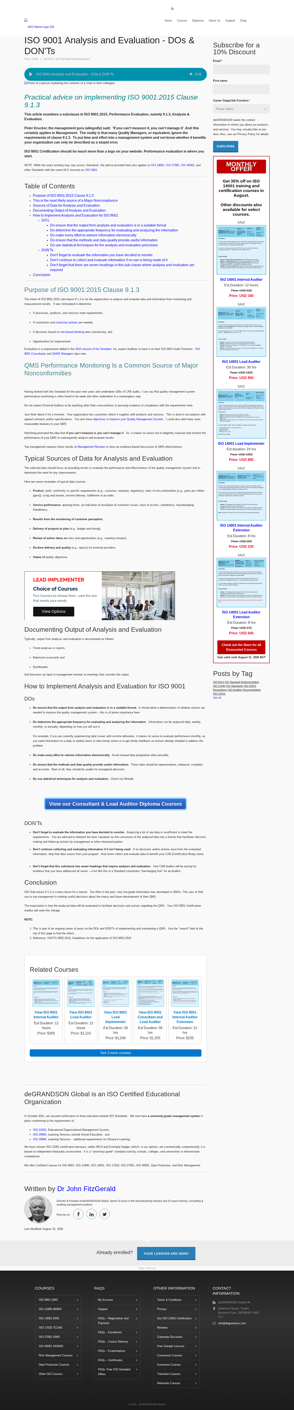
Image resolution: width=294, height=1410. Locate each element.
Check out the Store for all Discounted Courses (241, 647)
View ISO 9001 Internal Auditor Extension (185, 1017)
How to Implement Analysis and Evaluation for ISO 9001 (75, 215)
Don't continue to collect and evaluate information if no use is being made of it (108, 260)
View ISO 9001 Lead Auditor (80, 1015)
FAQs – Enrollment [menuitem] (110, 1332)
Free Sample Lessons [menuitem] (170, 1346)
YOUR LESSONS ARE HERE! (166, 1253)
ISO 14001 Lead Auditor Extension (241, 614)
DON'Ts (47, 250)
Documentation (252, 689)
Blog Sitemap (147, 1268)
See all (217, 697)
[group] (115, 74)
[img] (191, 74)
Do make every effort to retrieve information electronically (93, 235)
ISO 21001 (39, 1129)
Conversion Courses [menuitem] (169, 1355)
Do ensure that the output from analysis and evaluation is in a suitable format (108, 225)
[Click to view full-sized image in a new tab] (46, 994)
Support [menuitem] (230, 20)
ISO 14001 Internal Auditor (241, 279)
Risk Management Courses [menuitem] (56, 1355)
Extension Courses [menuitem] (169, 1364)
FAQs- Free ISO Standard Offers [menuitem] (114, 1372)
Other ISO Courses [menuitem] (51, 1374)
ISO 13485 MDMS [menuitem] (50, 1309)
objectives (99, 419)
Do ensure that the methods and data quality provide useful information (104, 240)
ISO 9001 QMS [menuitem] (48, 1299)
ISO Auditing (235, 689)
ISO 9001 (48, 59)
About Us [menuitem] (214, 20)
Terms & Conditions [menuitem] (169, 1299)
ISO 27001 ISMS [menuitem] (49, 1336)
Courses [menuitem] (182, 20)
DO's (45, 220)
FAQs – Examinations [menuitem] (111, 1350)
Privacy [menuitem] (162, 1309)
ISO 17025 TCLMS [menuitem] (50, 1327)
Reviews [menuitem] (162, 1327)
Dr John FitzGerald (86, 1189)
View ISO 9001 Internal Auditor (46, 1015)
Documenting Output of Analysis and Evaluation (69, 210)
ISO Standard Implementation (73, 59)
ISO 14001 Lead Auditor (241, 361)
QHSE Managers (62, 353)
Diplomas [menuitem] (198, 20)
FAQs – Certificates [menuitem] (110, 1360)
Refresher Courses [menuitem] (168, 1383)
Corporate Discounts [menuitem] (170, 1336)
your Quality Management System (141, 419)
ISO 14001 (219, 693)
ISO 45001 (250, 686)
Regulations (220, 689)
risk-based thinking (72, 332)
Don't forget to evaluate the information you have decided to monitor (101, 255)
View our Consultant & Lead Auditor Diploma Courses (115, 804)
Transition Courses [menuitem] (169, 1374)
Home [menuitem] (168, 20)
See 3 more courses (115, 1053)
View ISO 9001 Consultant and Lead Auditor (150, 1017)
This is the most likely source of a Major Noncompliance (75, 200)
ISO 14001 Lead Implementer (241, 443)
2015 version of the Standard (92, 349)
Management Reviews (92, 446)
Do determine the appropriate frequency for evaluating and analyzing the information (114, 230)
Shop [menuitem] (243, 20)
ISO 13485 (219, 686)
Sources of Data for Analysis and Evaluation (66, 205)
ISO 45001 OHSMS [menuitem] (51, 1346)
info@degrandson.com (232, 1323)
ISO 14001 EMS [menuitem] (49, 1318)
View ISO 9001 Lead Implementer (115, 1017)
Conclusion (41, 275)
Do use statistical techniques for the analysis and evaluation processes (104, 245)
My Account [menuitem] (105, 1299)
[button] (30, 74)
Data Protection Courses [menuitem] (54, 1364)
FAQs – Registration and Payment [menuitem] (113, 1321)
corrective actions (67, 322)
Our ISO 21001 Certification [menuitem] (174, 1318)
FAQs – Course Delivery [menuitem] (113, 1341)
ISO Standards (234, 686)
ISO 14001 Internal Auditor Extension (241, 528)
